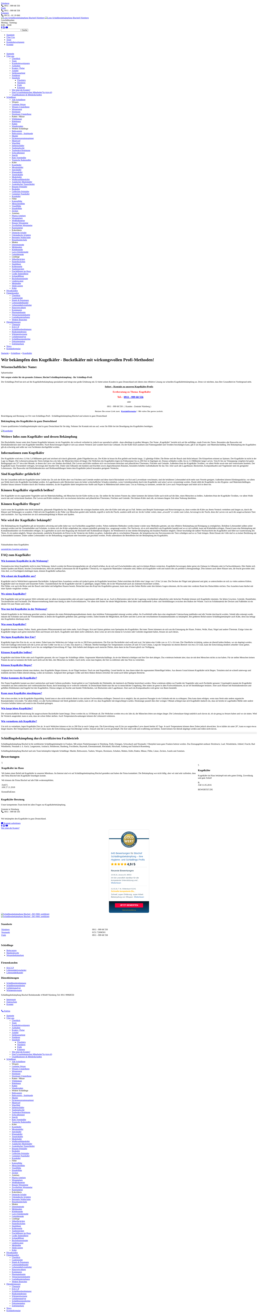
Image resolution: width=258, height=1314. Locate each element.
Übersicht (16, 324)
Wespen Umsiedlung (20, 107)
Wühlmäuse (17, 119)
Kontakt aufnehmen (12, 823)
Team (8, 40)
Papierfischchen (18, 261)
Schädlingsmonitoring (21, 339)
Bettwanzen (17, 131)
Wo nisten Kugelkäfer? (13, 593)
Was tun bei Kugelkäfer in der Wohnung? (24, 609)
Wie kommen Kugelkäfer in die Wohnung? (25, 560)
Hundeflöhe (17, 208)
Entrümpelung (18, 344)
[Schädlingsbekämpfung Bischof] (23, 18)
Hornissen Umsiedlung (21, 114)
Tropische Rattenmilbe (21, 160)
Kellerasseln (17, 266)
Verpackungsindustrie (21, 315)
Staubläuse (16, 264)
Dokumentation (18, 341)
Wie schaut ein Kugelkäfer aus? (18, 576)
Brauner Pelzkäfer (19, 187)
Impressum (11, 999)
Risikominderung (19, 332)
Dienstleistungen (13, 322)
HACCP (15, 327)
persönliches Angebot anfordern (14, 549)
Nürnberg (5, 3)
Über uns (10, 56)
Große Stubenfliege (20, 274)
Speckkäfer (16, 170)
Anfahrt (15, 70)
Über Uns (10, 37)
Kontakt (9, 44)
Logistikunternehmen (21, 317)
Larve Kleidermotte (20, 252)
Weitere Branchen (19, 319)
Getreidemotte (18, 254)
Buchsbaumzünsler (20, 278)
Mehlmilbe (16, 283)
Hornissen (16, 112)
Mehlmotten (17, 247)
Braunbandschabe (19, 240)
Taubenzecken (18, 269)
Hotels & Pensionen (20, 300)
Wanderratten (17, 126)
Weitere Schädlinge (20, 128)
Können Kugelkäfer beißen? (16, 652)
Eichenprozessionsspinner (23, 138)
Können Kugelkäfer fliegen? (16, 665)
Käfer (14, 162)
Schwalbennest (18, 153)
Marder (15, 136)
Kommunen (17, 310)
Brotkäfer (16, 189)
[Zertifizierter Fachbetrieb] (25, 914)
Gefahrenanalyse (19, 336)
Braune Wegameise (20, 223)
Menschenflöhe (18, 203)
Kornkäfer (16, 196)
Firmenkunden (12, 293)
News (8, 346)
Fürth (3, 8)
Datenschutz (11, 1002)
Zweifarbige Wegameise (22, 225)
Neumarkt (5, 932)
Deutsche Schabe (19, 232)
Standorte (10, 35)
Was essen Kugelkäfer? (13, 624)
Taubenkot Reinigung (21, 150)
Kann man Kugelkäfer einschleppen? (21, 693)
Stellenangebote (18, 73)
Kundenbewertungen (15, 42)
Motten (15, 242)
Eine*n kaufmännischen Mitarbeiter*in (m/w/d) (32, 92)
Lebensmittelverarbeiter (22, 305)
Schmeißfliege (18, 276)
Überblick (16, 58)
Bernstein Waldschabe (21, 237)
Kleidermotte (17, 249)
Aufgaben (16, 66)
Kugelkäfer (16, 165)
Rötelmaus (16, 121)
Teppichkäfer (17, 174)
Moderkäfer (17, 177)
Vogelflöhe (16, 206)
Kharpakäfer (17, 172)
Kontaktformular (13, 349)
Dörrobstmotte (18, 245)
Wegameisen (17, 218)
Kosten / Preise (18, 68)
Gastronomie (17, 298)
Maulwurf (16, 141)
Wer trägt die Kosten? (21, 90)
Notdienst (16, 75)
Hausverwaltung (19, 307)
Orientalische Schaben (21, 235)
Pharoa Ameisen (19, 216)
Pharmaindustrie (19, 312)
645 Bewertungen (120, 853)
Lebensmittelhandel (20, 303)
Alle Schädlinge (18, 99)
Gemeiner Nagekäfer (21, 194)
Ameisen (15, 213)
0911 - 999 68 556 (133, 396)
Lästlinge (16, 257)
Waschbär (16, 143)
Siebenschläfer (18, 145)
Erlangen (5, 13)
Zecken (15, 211)
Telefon (7, 1011)
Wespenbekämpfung (15, 955)
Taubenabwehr (18, 148)
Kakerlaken (17, 230)
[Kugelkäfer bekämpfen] (7, 431)
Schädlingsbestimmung (21, 329)
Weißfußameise (18, 220)
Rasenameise (17, 228)
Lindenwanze (17, 281)
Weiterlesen (116, 883)
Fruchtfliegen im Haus (21, 271)
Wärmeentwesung (19, 334)
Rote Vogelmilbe (19, 157)
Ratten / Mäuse (18, 116)
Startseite (10, 54)
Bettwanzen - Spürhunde (22, 133)
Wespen (15, 102)
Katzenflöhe (17, 201)
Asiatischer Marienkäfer (22, 182)
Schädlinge (11, 97)
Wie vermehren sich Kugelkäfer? (19, 721)
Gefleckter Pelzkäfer (20, 191)
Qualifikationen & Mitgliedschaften (27, 95)
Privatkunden (12, 290)
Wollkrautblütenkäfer (21, 179)
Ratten (14, 124)
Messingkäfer (17, 167)
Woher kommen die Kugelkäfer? (19, 677)
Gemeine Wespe (19, 104)
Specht (15, 155)
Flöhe (14, 199)
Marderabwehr (12, 953)
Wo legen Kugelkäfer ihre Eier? (18, 637)
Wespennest (17, 109)
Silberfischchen (18, 259)
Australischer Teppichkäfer (23, 184)
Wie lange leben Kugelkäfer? (17, 708)
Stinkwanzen (17, 286)
